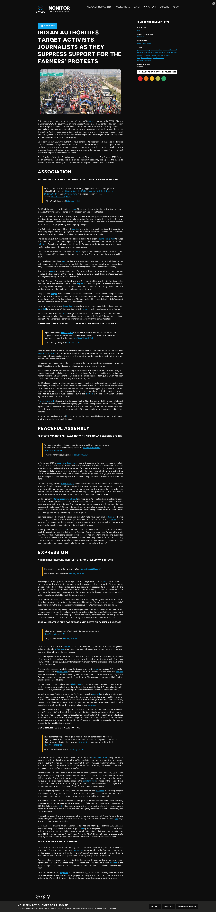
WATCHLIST (149, 7)
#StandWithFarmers (91, 447)
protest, (150, 52)
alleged (54, 293)
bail (67, 416)
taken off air (62, 671)
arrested (72, 209)
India (138, 30)
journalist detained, (158, 58)
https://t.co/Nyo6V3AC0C (54, 450)
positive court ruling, (143, 50)
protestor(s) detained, (144, 60)
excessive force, (142, 52)
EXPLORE (164, 7)
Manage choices (187, 907)
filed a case (76, 684)
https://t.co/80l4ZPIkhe (53, 745)
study (81, 828)
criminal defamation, (159, 52)
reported (112, 519)
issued (78, 251)
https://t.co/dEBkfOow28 (90, 569)
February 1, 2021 (70, 638)
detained (96, 694)
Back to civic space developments (159, 72)
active (52, 271)
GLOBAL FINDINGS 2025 (99, 7)
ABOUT (176, 7)
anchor (95, 669)
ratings (91, 121)
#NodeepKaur (67, 332)
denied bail (67, 306)
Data (137, 7)
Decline (168, 907)
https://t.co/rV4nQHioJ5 (60, 196)
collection (42, 244)
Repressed (140, 37)
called (93, 157)
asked (65, 313)
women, (165, 50)
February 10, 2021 (80, 455)
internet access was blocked (65, 499)
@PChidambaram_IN (89, 191)
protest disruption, (156, 50)
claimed (89, 394)
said (63, 261)
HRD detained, (172, 50)
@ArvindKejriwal (70, 194)
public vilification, (172, 52)
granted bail (78, 850)
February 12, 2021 (76, 573)
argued (80, 284)
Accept (155, 907)
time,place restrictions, (144, 58)
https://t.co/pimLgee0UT (54, 634)
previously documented (67, 463)
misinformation (89, 781)
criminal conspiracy (106, 239)
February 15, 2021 (73, 201)
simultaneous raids (99, 757)
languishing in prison (47, 353)
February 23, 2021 (73, 342)
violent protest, (155, 55)
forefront (100, 791)
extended (42, 309)
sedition (75, 229)
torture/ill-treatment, (143, 55)
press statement (47, 401)
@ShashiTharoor (106, 191)
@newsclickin (84, 742)
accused (119, 671)
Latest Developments (144, 43)
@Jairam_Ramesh (72, 191)
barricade (112, 517)
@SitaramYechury (51, 194)
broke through (67, 483)
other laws (60, 649)
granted (86, 309)
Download (49, 26)
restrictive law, (165, 55)
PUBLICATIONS (122, 7)
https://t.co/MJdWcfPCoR (82, 338)
